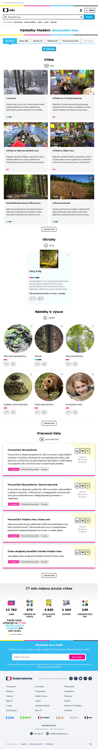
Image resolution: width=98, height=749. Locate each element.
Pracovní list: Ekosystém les (22, 449)
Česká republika (30, 22)
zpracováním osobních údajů (48, 667)
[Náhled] (82, 450)
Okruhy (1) (37, 40)
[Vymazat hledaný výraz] (81, 17)
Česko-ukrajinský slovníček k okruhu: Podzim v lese (35, 551)
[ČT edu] (9, 11)
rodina (40, 22)
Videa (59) (23, 40)
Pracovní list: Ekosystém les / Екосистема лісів (32, 484)
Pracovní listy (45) (70, 40)
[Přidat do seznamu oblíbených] (44, 73)
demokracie (18, 22)
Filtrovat (50, 49)
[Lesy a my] (49, 278)
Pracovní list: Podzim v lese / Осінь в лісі (29, 519)
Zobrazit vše (49, 229)
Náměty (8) (52, 40)
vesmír (46, 22)
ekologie (53, 22)
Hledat (89, 17)
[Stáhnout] (77, 450)
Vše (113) (9, 40)
